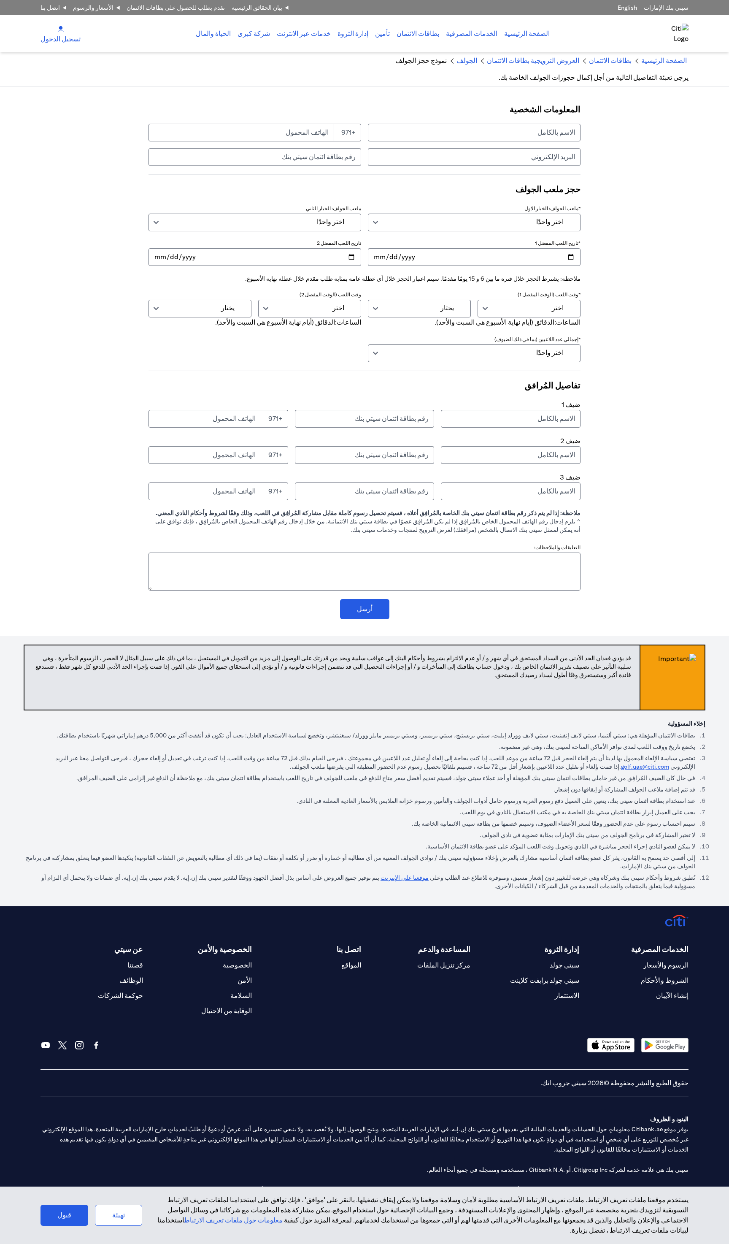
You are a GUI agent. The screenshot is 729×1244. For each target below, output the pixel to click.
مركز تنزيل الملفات (443, 965)
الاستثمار (567, 996)
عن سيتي (128, 949)
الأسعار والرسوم (93, 7)
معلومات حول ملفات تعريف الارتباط (233, 1220)
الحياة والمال (213, 34)
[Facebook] (96, 1045)
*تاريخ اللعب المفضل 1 (557, 243)
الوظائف (131, 980)
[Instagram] (79, 1045)
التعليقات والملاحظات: (557, 547)
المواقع (351, 965)
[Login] (61, 28)
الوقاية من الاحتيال (226, 1011)
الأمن (245, 980)
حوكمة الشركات (120, 996)
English (627, 7)
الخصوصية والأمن (225, 949)
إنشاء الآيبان (672, 996)
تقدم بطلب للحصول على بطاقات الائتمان (176, 7)
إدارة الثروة (353, 34)
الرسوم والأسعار (665, 965)
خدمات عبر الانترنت (304, 34)
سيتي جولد (564, 965)
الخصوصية (237, 965)
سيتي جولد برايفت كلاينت (544, 980)
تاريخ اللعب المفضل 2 (339, 243)
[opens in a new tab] (664, 1045)
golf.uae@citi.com (645, 766)
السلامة (241, 996)
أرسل (365, 609)
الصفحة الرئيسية (527, 34)
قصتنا (135, 965)
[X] (62, 1045)
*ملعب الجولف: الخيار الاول (552, 208)
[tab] (471, 34)
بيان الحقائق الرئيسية (257, 7)
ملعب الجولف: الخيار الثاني (333, 208)
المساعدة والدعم (444, 949)
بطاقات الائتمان (418, 34)
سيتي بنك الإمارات (666, 7)
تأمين (382, 34)
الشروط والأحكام (664, 980)
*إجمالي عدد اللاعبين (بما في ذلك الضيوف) (537, 339)
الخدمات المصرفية (471, 34)
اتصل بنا (50, 7)
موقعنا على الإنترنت (405, 877)
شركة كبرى (254, 34)
